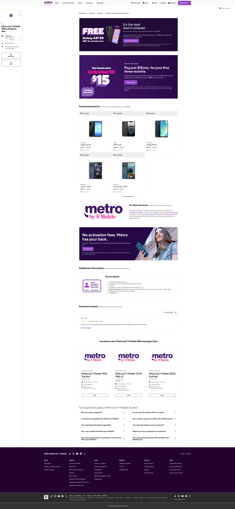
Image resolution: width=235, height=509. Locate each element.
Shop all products (128, 196)
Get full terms (157, 45)
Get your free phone (131, 40)
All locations (82, 13)
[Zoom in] (19, 12)
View (94, 395)
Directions (11, 56)
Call (11, 64)
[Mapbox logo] (2, 23)
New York (92, 13)
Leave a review (169, 312)
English (223, 8)
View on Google (85, 328)
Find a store (131, 82)
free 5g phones (172, 212)
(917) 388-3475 (88, 384)
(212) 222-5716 (122, 386)
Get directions (88, 249)
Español (228, 8)
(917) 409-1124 (155, 384)
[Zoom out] (19, 15)
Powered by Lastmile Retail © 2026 (117, 506)
